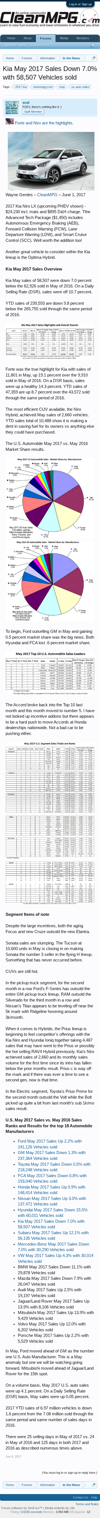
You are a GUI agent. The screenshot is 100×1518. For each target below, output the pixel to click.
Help (94, 1497)
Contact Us (80, 1497)
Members (82, 38)
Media (64, 38)
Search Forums (15, 45)
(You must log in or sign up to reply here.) (69, 1472)
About (27, 38)
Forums (45, 38)
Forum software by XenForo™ (22, 1508)
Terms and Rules (87, 1504)
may (62, 86)
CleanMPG (47, 195)
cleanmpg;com (43, 86)
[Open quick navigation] (94, 58)
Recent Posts (41, 45)
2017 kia (21, 86)
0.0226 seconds (31, 1512)
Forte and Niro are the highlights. (44, 123)
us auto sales (80, 86)
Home (11, 38)
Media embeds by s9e (60, 1508)
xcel (25, 102)
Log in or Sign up (80, 4)
